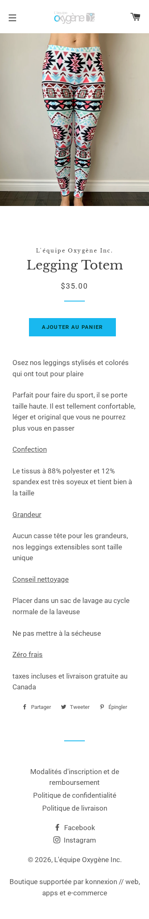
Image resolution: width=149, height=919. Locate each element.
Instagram (79, 840)
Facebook (78, 827)
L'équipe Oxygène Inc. (88, 859)
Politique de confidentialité (74, 795)
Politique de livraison (74, 808)
